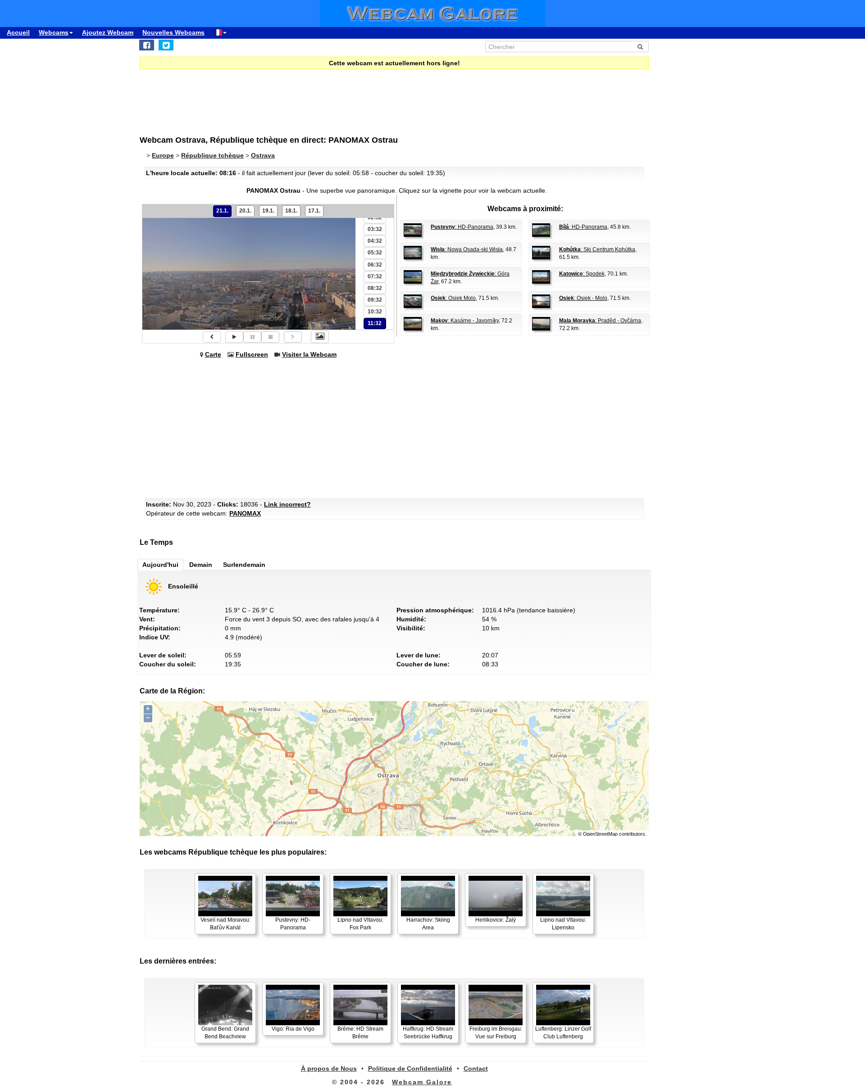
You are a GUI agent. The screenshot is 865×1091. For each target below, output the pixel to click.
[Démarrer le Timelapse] (234, 337)
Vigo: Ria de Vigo (293, 1029)
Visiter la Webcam (309, 354)
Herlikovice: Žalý (495, 920)
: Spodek (582, 274)
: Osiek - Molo (583, 298)
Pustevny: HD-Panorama (292, 924)
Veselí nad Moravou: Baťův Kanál (225, 924)
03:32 (375, 229)
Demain (200, 564)
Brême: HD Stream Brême (360, 1033)
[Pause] (252, 337)
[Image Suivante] (293, 337)
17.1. (314, 211)
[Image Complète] (320, 336)
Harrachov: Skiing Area (428, 924)
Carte (213, 354)
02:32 (375, 217)
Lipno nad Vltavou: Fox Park (360, 924)
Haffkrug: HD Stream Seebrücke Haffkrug (428, 1033)
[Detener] (270, 337)
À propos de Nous (329, 1068)
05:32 (375, 252)
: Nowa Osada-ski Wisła (467, 249)
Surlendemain (244, 564)
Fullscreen (252, 354)
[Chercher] (640, 46)
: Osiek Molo (453, 298)
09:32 (375, 300)
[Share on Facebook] (147, 45)
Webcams (53, 32)
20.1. (245, 211)
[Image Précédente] (212, 337)
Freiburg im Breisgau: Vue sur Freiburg (495, 1033)
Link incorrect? (287, 504)
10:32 (375, 311)
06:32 (375, 265)
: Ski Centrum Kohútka (597, 249)
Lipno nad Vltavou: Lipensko (563, 924)
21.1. (222, 211)
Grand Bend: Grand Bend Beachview (225, 1033)
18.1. (291, 211)
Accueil (18, 32)
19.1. (268, 211)
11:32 (375, 323)
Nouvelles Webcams (173, 32)
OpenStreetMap (600, 834)
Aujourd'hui (160, 564)
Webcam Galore (422, 1082)
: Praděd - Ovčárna (600, 320)
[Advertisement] (360, 96)
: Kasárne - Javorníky (465, 320)
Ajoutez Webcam (107, 32)
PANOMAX (245, 513)
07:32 (375, 276)
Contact (476, 1068)
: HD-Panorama (462, 227)
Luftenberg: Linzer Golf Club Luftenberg (563, 1033)
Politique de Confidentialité (410, 1068)
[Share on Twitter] (166, 45)
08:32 (375, 288)
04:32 (375, 241)
